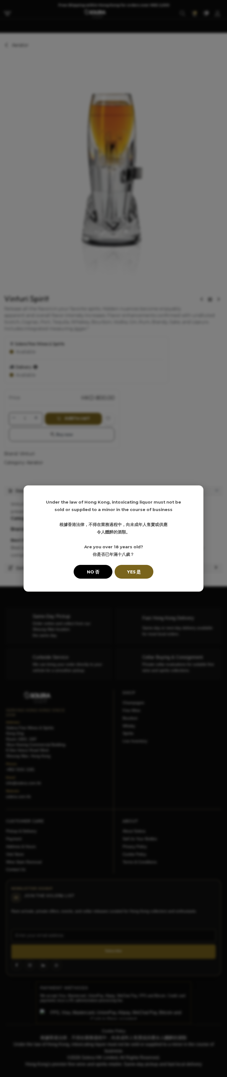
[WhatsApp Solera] (213, 1063)
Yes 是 (134, 572)
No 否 (93, 572)
